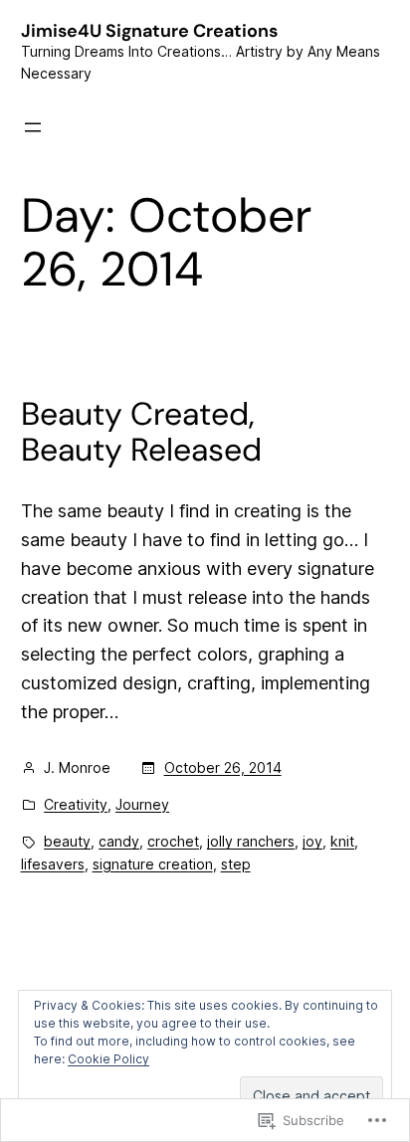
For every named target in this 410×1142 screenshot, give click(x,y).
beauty (67, 841)
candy (119, 841)
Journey (142, 804)
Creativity (75, 804)
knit (342, 841)
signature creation (153, 864)
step (236, 864)
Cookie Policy (108, 1058)
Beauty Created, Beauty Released (141, 432)
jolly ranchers (251, 841)
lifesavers (53, 864)
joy (312, 841)
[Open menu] (33, 127)
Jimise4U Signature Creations (149, 31)
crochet (173, 841)
